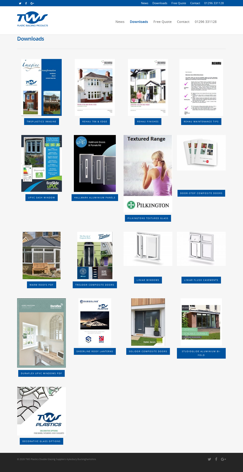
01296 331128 (214, 3)
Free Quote (178, 3)
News (144, 3)
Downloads (159, 3)
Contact (195, 3)
